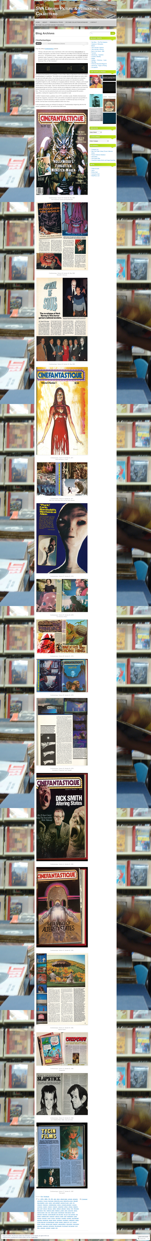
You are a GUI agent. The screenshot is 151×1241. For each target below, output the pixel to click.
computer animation (66, 1205)
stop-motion (69, 1224)
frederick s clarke (59, 1210)
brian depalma (40, 1203)
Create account (95, 168)
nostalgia (63, 1218)
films (45, 1210)
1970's (42, 1199)
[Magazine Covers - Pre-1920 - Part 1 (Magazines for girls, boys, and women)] (109, 105)
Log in (92, 170)
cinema (59, 1205)
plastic (54, 1220)
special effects (62, 1224)
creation (45, 1207)
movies (53, 1218)
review (56, 1222)
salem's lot (66, 1222)
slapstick (55, 1224)
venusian (42, 1228)
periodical (39, 1220)
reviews (61, 1222)
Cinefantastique (43, 40)
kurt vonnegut (71, 1214)
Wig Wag (93, 62)
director (45, 1208)
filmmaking (40, 1210)
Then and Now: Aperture (97, 47)
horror (73, 1212)
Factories (93, 53)
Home (38, 22)
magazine (51, 1216)
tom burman (71, 1226)
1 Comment (84, 1199)
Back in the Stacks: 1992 (97, 51)
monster (39, 1218)
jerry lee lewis (59, 1214)
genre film (70, 1210)
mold (65, 1216)
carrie (70, 1203)
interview (39, 1214)
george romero (41, 1212)
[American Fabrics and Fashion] (109, 118)
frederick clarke (50, 1210)
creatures (55, 1207)
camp (46, 1203)
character (39, 1205)
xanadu (53, 1228)
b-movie (46, 1201)
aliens (58, 1199)
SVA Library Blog (95, 158)
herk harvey (68, 1212)
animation (75, 1199)
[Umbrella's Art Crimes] (96, 101)
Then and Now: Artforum (97, 49)
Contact (93, 22)
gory (49, 1212)
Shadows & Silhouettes (97, 44)
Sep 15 (38, 43)
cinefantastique (52, 1205)
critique (66, 1207)
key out (66, 1214)
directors (50, 1208)
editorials (63, 1208)
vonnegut (48, 1228)
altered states (63, 1199)
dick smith (40, 1208)
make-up (57, 1216)
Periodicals (46, 1196)
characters (45, 1205)
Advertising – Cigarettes (97, 55)
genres (75, 1210)
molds (75, 1216)
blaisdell (75, 1201)
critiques (70, 1207)
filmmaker (76, 1208)
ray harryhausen (50, 1222)
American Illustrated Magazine (99, 63)
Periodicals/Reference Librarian (56, 43)
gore (46, 1212)
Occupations (94, 67)
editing (54, 1208)
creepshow (60, 1207)
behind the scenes (68, 1201)
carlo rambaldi (56, 1203)
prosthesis (59, 1220)
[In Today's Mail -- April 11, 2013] (109, 78)
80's (52, 1199)
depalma (75, 1207)
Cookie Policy (34, 1237)
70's (49, 1199)
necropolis (58, 1218)
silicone (43, 1224)
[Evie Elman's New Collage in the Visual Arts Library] (96, 115)
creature (50, 1207)
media (61, 1216)
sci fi (71, 1222)
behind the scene (58, 1201)
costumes (39, 1207)
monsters (44, 1218)
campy (50, 1203)
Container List (94, 149)
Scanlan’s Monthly (96, 56)
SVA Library (94, 156)
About (44, 22)
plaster (50, 1220)
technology (51, 1226)
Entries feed (94, 172)
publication (72, 1220)
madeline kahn (45, 1216)
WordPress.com (95, 175)
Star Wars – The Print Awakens (99, 42)
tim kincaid (65, 1226)
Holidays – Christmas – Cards (99, 60)
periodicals (45, 1220)
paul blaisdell (75, 1218)
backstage (50, 1201)
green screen (54, 1212)
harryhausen (61, 1212)
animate (70, 1199)
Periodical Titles (56, 22)
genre (66, 1210)
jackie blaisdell (52, 1214)
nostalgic (69, 1218)
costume (74, 1205)
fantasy (68, 1208)
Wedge (93, 58)
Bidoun (93, 45)
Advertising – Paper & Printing (99, 65)
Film (42, 1196)
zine (56, 1228)
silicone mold (49, 1224)
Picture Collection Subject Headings (50, 25)
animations (40, 1201)
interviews (44, 1214)
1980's (46, 1199)
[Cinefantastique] (109, 88)
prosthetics (66, 1220)
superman (45, 1226)
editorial (59, 1208)
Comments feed (95, 174)
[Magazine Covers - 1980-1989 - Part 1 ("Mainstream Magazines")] (96, 82)
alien (55, 1199)
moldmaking (70, 1216)
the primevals (58, 1226)
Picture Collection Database (77, 22)
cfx (73, 1203)
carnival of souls (64, 1203)
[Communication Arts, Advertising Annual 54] (109, 96)
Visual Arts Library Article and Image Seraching (103, 160)
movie (49, 1218)
